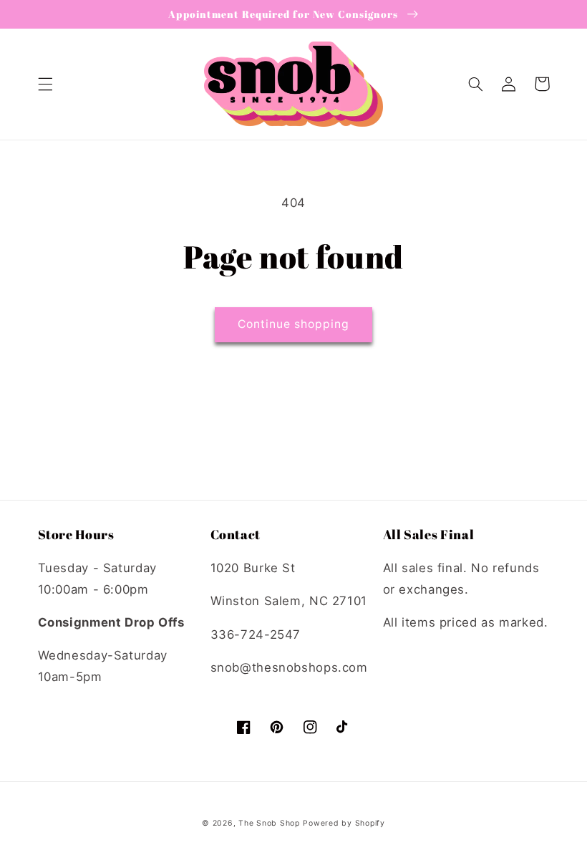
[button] (45, 83)
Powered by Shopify (343, 823)
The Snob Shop (269, 823)
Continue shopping (294, 324)
